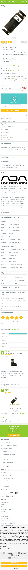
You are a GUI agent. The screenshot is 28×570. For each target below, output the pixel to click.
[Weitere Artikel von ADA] (14, 179)
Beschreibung (5, 116)
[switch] (4, 553)
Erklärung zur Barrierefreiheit (9, 523)
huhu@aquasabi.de (8, 137)
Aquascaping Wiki (6, 509)
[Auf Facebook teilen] (22, 42)
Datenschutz (4, 516)
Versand (16, 102)
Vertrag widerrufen (14, 435)
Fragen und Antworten (7, 126)
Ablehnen (14, 566)
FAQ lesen (5, 135)
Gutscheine (4, 502)
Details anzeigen (14, 568)
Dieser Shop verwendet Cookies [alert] (14, 527)
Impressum (4, 514)
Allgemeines (4, 124)
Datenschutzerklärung (6, 549)
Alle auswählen (14, 562)
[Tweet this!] (24, 42)
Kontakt (3, 511)
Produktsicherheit (6, 118)
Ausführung (4, 85)
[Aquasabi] (9, 1)
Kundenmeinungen (6, 129)
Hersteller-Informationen (8, 121)
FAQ (2, 504)
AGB (2, 521)
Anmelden (16, 329)
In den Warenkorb (14, 110)
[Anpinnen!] (26, 42)
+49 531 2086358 (7, 140)
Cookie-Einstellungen (7, 525)
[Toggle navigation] (1, 1)
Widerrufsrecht (5, 518)
